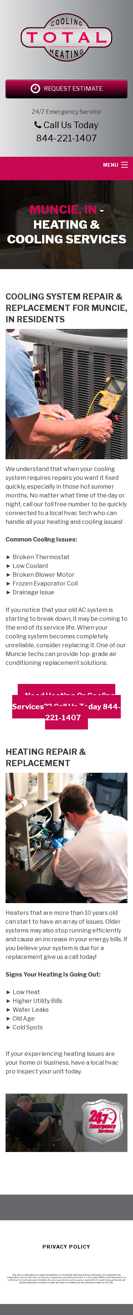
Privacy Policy (66, 1247)
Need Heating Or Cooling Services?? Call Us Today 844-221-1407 (66, 706)
